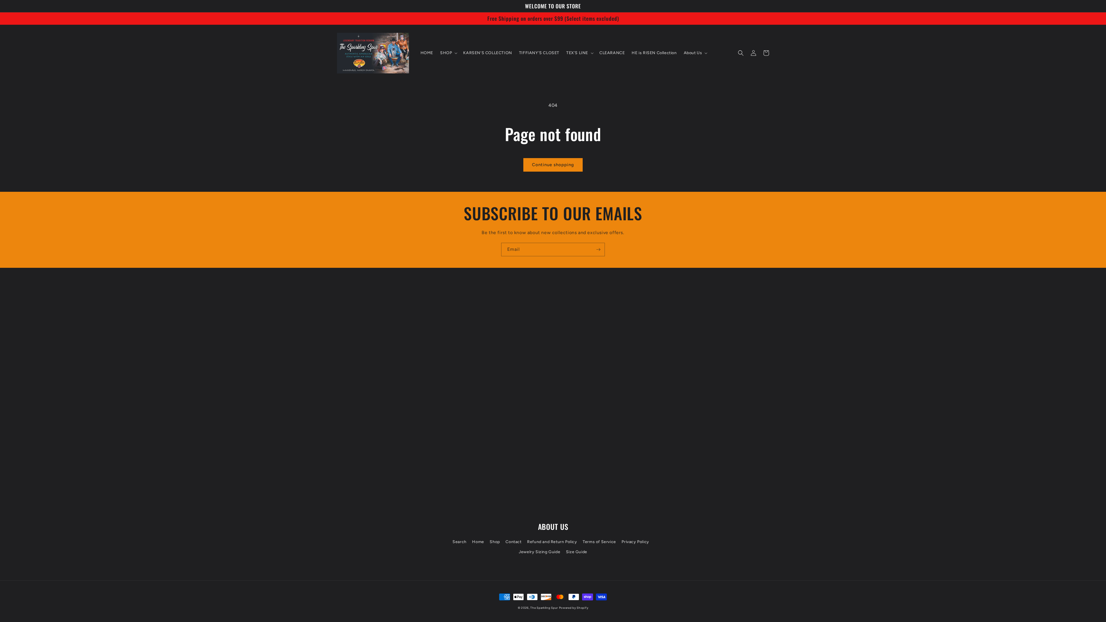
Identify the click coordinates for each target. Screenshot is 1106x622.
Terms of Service (599, 541)
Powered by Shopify (573, 608)
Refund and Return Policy (552, 541)
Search (459, 541)
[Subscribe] (598, 249)
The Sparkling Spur (544, 608)
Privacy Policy (635, 541)
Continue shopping (553, 164)
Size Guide (576, 551)
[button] (448, 53)
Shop (495, 541)
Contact (513, 541)
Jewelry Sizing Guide (539, 551)
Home (478, 541)
